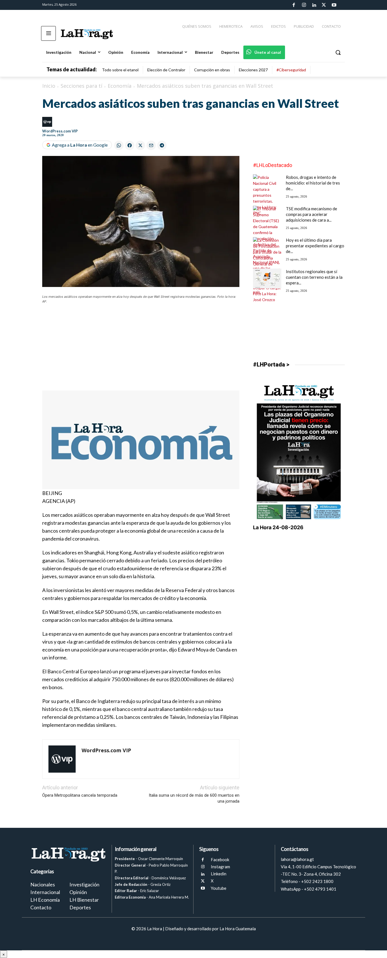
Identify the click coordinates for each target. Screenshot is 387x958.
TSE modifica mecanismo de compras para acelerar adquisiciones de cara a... (311, 214)
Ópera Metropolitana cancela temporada (79, 795)
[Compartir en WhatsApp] (119, 145)
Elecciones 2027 (253, 69)
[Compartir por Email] (151, 145)
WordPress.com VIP (60, 131)
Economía (119, 85)
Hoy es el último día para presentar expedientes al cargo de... (315, 245)
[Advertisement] (140, 351)
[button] (338, 52)
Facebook (220, 859)
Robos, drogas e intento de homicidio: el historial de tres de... (313, 183)
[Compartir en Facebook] (129, 145)
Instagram (220, 866)
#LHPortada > (271, 364)
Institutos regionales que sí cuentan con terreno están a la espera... (314, 277)
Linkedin (218, 873)
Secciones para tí (81, 85)
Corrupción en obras (212, 69)
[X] (202, 881)
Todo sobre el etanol (120, 69)
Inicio (48, 85)
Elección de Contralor (166, 69)
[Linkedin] (314, 5)
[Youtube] (334, 5)
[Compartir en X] (140, 145)
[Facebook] (294, 5)
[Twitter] (324, 5)
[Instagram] (303, 5)
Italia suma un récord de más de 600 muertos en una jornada (194, 798)
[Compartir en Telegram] (162, 145)
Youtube (218, 888)
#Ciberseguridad (291, 69)
